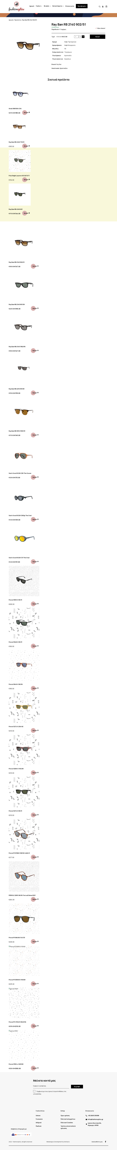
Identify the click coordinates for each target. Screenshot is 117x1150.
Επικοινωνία (69, 6)
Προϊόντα (17, 20)
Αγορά (97, 37)
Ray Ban (58, 64)
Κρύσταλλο (68, 55)
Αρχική (31, 6)
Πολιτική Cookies (67, 1123)
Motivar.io (67, 1142)
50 (65, 49)
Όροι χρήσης (65, 1115)
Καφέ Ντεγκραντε (69, 45)
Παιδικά (38, 1126)
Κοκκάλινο (67, 59)
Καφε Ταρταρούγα (70, 42)
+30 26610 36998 (93, 1115)
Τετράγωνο (68, 52)
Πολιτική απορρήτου (68, 1119)
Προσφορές (82, 6)
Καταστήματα (57, 6)
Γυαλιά (38, 6)
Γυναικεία (39, 1119)
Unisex (38, 1115)
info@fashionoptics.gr (95, 1119)
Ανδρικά (38, 1123)
